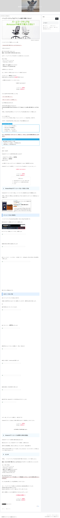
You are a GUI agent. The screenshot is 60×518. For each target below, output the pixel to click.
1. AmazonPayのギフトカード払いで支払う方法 (20, 180)
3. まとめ (14, 183)
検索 (43, 16)
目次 (19, 178)
